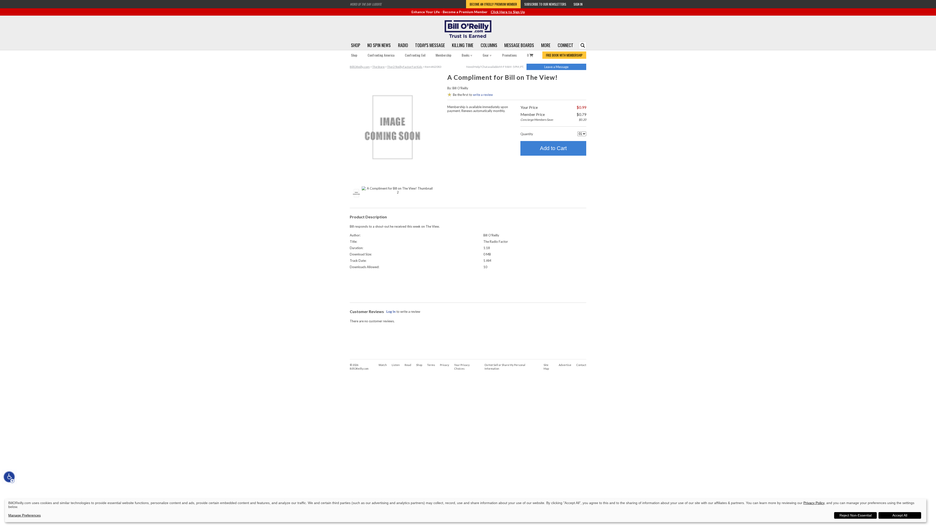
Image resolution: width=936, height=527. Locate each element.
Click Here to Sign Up (508, 12)
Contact (581, 364)
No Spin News (379, 45)
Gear (486, 55)
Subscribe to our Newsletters (545, 4)
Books (466, 55)
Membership (443, 55)
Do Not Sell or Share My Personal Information (505, 366)
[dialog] (465, 510)
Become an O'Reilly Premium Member (493, 4)
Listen (396, 364)
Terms (431, 364)
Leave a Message (556, 67)
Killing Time (462, 45)
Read (408, 364)
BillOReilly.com (360, 67)
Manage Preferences (24, 515)
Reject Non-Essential (855, 515)
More (545, 45)
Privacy (444, 364)
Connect (565, 45)
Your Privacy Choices (462, 366)
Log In (391, 312)
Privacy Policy (813, 503)
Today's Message (430, 45)
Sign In (578, 4)
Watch (383, 364)
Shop (355, 45)
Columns (489, 45)
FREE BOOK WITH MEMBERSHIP (564, 55)
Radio (403, 45)
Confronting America (381, 55)
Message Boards (519, 45)
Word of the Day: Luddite (365, 4)
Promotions (509, 55)
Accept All (899, 515)
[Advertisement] (468, 285)
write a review (483, 95)
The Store (378, 67)
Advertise (565, 364)
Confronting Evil (415, 55)
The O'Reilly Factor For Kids (404, 67)
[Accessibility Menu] (9, 477)
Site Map (546, 366)
